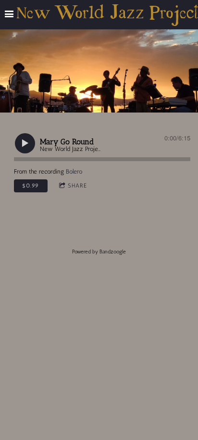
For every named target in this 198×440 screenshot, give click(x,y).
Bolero (74, 171)
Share (77, 185)
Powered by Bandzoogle (99, 252)
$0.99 (30, 185)
